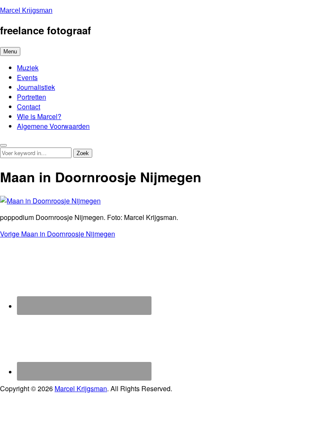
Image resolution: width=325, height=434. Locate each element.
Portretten (31, 97)
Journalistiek (36, 87)
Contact (28, 106)
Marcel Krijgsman (26, 10)
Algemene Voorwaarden (53, 126)
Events (27, 77)
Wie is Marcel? (39, 116)
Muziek (28, 67)
